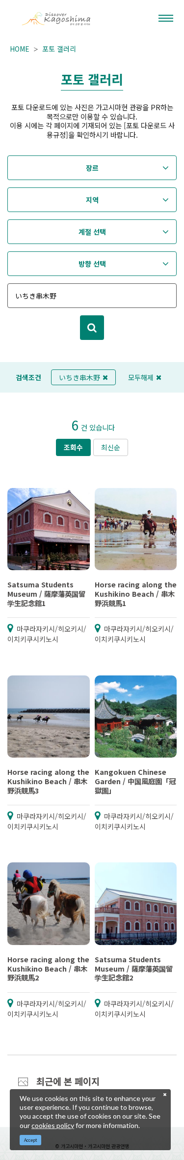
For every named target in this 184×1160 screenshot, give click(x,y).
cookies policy (52, 1125)
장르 (92, 168)
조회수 (73, 447)
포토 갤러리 (59, 48)
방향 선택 (92, 264)
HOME (19, 48)
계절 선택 (92, 232)
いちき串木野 (79, 377)
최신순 (110, 447)
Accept (30, 1140)
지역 (92, 200)
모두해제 (141, 377)
